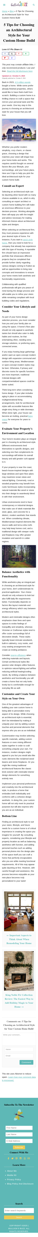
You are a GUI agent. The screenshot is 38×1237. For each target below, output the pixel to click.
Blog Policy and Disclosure (20, 1184)
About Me (12, 1171)
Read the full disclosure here (20, 71)
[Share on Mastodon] (12, 58)
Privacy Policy (14, 1179)
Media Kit (11, 1175)
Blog (12, 11)
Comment (26, 1062)
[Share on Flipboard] (5, 58)
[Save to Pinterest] (19, 53)
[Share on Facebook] (5, 53)
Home (4, 11)
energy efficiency (18, 655)
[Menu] (4, 5)
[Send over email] (26, 53)
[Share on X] (12, 53)
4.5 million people (23, 82)
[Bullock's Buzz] (19, 5)
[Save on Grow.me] (31, 53)
